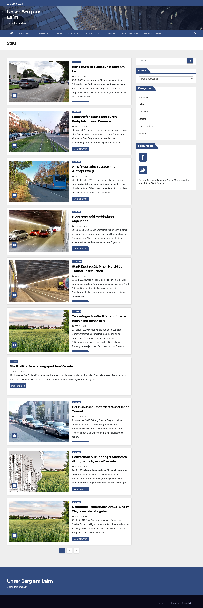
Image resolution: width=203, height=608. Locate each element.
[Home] (11, 33)
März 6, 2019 (81, 276)
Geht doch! (93, 33)
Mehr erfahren (80, 149)
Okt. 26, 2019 (81, 176)
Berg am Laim (130, 33)
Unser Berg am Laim (23, 14)
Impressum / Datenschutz (181, 603)
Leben (58, 33)
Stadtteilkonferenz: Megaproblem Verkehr (41, 366)
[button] (195, 33)
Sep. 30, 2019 (81, 226)
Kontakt (161, 603)
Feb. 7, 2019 (80, 326)
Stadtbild (26, 33)
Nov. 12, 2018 (18, 372)
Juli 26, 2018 (81, 467)
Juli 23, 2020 (81, 76)
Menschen (74, 33)
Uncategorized (146, 126)
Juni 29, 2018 (81, 517)
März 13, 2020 (81, 126)
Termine (111, 33)
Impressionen (152, 33)
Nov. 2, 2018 (80, 417)
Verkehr (44, 33)
